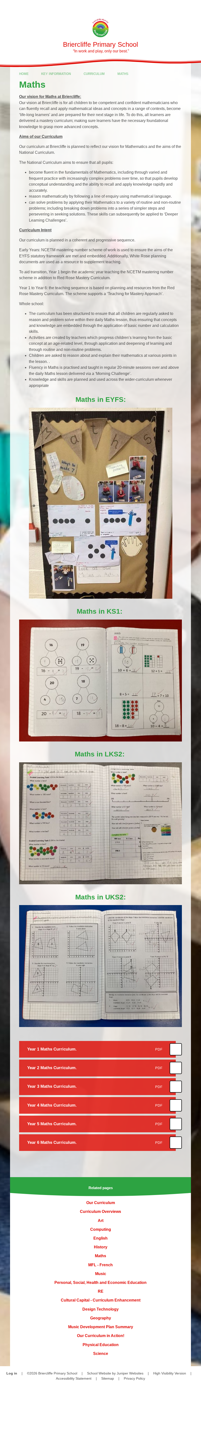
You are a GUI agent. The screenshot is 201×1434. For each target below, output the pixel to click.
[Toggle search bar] (180, 6)
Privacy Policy (134, 1378)
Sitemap (107, 1378)
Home (24, 74)
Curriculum (94, 74)
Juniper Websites (130, 1373)
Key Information (56, 74)
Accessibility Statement (73, 1378)
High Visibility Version (169, 1373)
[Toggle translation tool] (166, 6)
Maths (122, 74)
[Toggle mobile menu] (194, 6)
